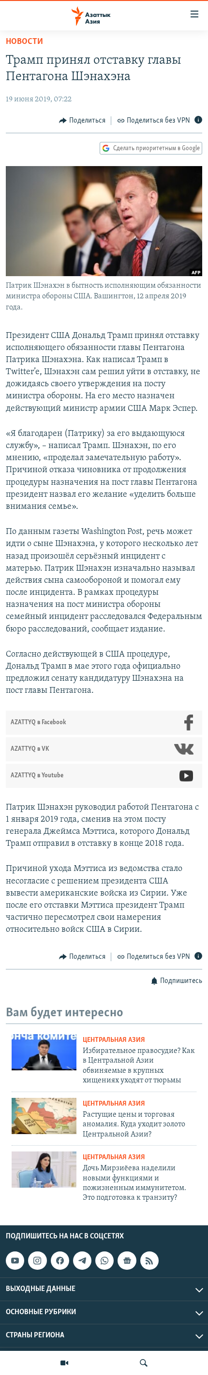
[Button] (82, 120)
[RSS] (149, 1260)
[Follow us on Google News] (127, 1260)
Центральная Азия (114, 1040)
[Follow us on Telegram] (82, 1260)
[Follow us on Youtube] (15, 1260)
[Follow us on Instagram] (37, 1260)
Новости (24, 42)
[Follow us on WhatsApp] (104, 1260)
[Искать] (143, 1363)
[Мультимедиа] (64, 1363)
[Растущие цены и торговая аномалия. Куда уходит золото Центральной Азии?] (44, 1116)
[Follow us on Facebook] (60, 1260)
